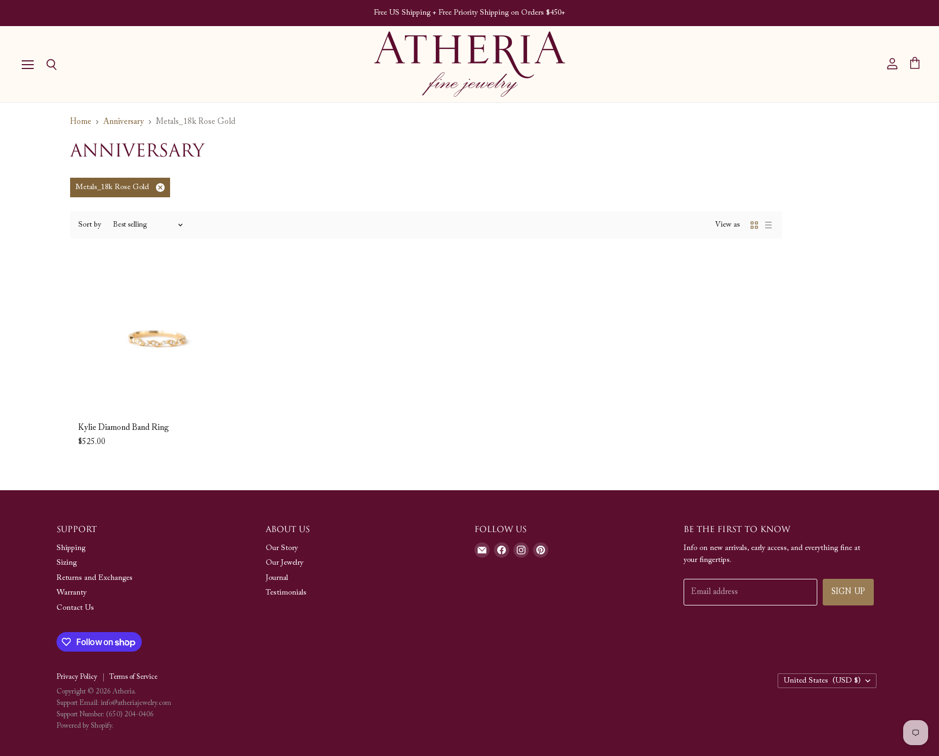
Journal (277, 578)
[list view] (768, 225)
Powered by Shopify (84, 725)
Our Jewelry (284, 563)
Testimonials (286, 593)
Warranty (71, 593)
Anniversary (123, 122)
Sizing (67, 563)
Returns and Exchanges (95, 578)
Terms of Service (133, 676)
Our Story (282, 548)
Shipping (71, 548)
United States (822, 681)
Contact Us (75, 608)
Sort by (89, 225)
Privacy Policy (77, 676)
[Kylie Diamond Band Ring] (155, 338)
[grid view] (754, 225)
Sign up (848, 592)
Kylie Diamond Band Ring (123, 428)
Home (80, 122)
